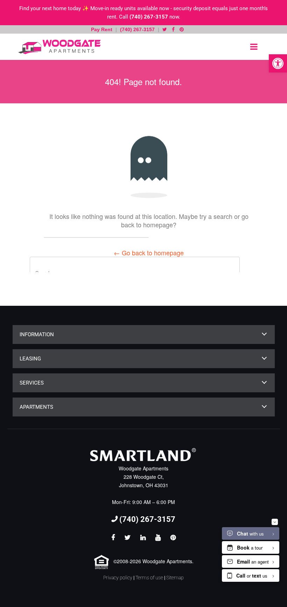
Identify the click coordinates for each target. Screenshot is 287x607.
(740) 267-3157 (149, 17)
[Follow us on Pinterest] (182, 29)
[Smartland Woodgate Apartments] (57, 46)
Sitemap (175, 577)
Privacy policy (117, 577)
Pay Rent (102, 29)
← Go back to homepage (149, 252)
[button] (278, 63)
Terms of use (149, 577)
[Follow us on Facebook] (173, 29)
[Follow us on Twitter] (165, 29)
